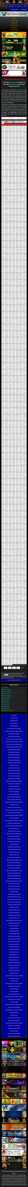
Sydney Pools (24, 9)
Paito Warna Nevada (14, 988)
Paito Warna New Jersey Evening (14, 865)
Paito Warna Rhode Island (14, 768)
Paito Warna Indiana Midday (14, 757)
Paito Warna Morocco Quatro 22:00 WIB (14, 1009)
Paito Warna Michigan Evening (14, 849)
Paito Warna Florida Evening (14, 883)
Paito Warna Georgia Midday (14, 736)
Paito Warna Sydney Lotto (14, 1184)
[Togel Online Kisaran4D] (14, 54)
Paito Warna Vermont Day (14, 752)
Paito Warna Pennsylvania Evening (14, 833)
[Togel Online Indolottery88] (14, 1140)
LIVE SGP (19, 6)
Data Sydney (6, 1178)
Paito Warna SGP (14, 720)
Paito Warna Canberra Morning (14, 862)
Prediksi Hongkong (7, 691)
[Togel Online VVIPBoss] (14, 35)
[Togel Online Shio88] (14, 1159)
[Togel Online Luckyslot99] (14, 1114)
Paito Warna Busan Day (14, 954)
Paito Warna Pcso (14, 981)
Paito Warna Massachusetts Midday (14, 739)
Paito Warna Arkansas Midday (14, 789)
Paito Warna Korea (14, 1002)
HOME (14, 18)
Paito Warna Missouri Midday (14, 778)
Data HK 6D (12, 1178)
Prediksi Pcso (6, 700)
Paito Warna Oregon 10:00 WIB (14, 894)
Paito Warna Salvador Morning (14, 797)
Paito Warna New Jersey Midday (14, 728)
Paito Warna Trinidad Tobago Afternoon (14, 802)
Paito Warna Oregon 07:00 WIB (14, 839)
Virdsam (4, 1175)
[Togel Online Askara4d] (14, 1075)
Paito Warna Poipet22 (14, 1012)
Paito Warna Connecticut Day (14, 783)
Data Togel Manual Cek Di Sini (14, 680)
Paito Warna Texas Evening (14, 836)
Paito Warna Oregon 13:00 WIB (14, 938)
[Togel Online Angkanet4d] (14, 1146)
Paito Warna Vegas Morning (14, 1028)
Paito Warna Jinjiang (14, 891)
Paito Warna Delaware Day (14, 786)
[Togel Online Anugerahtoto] (14, 1133)
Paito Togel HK (4, 687)
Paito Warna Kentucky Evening (14, 915)
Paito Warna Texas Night (14, 917)
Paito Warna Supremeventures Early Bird (14, 983)
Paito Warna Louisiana (14, 907)
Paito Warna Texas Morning (14, 1025)
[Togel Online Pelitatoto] (14, 67)
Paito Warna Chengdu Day (14, 965)
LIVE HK (25, 6)
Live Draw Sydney (14, 25)
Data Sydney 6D (18, 1178)
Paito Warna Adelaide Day (14, 79)
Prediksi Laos (6, 704)
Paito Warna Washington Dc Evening (14, 870)
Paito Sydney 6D (14, 29)
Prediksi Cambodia (7, 695)
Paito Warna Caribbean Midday (14, 749)
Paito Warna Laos (14, 1015)
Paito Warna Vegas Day (14, 818)
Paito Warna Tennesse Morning (14, 1017)
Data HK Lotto (21, 1183)
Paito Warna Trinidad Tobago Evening (14, 825)
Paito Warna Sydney (14, 726)
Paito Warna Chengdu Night (14, 1020)
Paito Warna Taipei (14, 1030)
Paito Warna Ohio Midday (14, 733)
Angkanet (20, 1179)
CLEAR (3, 121)
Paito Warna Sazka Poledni (14, 970)
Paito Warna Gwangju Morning (14, 904)
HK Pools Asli (23, 1184)
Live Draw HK (14, 20)
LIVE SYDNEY (11, 6)
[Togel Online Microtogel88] (14, 1043)
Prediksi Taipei (6, 706)
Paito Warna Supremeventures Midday (14, 747)
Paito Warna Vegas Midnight (14, 962)
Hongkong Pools (14, 9)
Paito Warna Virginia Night (14, 912)
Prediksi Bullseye (6, 697)
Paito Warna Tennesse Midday (14, 762)
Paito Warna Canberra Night (14, 986)
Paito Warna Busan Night (14, 978)
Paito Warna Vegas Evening (14, 886)
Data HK (22, 1176)
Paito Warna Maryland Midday (14, 1033)
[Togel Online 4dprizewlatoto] (14, 1095)
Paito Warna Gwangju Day (14, 957)
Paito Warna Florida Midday (14, 770)
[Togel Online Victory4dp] (14, 1056)
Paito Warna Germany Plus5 (14, 754)
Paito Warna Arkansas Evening (14, 873)
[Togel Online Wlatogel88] (14, 1088)
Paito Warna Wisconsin (14, 854)
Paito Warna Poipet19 (14, 973)
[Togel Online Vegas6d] (14, 1069)
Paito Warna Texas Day (14, 765)
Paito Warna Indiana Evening (14, 910)
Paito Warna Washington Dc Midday (14, 781)
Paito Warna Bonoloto (14, 804)
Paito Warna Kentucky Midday (14, 760)
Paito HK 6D (14, 27)
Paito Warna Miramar (14, 844)
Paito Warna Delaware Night (14, 867)
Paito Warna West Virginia (14, 828)
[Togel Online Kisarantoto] (14, 60)
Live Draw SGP (14, 23)
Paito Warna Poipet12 (14, 931)
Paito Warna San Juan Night (14, 941)
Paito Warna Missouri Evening (14, 896)
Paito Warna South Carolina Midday (14, 744)
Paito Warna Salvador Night (14, 936)
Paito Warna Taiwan (14, 991)
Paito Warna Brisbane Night (14, 994)
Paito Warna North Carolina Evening (14, 920)
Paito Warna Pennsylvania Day (14, 773)
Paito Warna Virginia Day (14, 791)
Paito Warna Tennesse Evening (14, 846)
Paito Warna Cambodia (14, 925)
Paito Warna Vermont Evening (14, 831)
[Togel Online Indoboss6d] (14, 1050)
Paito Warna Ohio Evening (14, 852)
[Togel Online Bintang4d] (14, 1082)
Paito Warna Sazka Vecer (14, 794)
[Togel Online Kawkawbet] (14, 1063)
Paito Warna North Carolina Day (14, 799)
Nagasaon (20, 1175)
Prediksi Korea (6, 702)
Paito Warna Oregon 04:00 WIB (14, 812)
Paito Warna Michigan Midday (14, 1036)
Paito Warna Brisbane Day (14, 944)
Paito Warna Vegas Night (14, 933)
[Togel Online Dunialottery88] (14, 1127)
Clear (23, 667)
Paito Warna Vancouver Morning (14, 899)
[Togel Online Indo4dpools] (14, 1108)
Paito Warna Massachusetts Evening (14, 860)
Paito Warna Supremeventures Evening (14, 881)
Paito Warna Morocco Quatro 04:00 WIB (14, 810)
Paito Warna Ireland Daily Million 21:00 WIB (14, 996)
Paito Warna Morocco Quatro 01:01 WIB (14, 741)
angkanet (6, 674)
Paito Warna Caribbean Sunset (14, 823)
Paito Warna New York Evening (14, 857)
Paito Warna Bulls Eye (14, 928)
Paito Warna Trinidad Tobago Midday (14, 731)
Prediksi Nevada (6, 708)
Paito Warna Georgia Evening (14, 841)
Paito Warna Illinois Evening (14, 889)
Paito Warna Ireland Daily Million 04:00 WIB (14, 815)
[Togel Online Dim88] (14, 41)
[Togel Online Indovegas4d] (14, 1165)
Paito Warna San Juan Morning (14, 807)
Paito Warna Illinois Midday (14, 775)
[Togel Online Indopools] (14, 1153)
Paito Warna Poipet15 (14, 952)
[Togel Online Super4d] (14, 47)
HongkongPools (16, 1181)
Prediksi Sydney (6, 693)
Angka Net (8, 1175)
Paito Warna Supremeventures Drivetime (14, 820)
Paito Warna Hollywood (14, 946)
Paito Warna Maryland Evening (14, 875)
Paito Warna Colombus (14, 967)
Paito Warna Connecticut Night (14, 902)
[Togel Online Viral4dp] (14, 73)
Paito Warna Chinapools (14, 960)
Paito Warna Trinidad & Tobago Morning (14, 1004)
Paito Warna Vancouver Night (14, 999)
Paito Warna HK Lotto (12, 1183)
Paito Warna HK (14, 723)
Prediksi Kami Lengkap (8, 710)
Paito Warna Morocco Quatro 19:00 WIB (14, 975)
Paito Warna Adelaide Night (14, 1007)
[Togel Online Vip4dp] (14, 1120)
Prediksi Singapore (7, 689)
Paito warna (19, 107)
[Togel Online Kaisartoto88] (14, 1101)
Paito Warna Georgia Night (14, 923)
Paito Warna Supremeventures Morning (14, 1023)
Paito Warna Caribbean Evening (14, 878)
